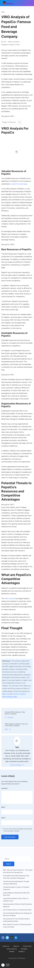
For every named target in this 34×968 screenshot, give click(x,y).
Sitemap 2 (22, 951)
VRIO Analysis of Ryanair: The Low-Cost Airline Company (16, 724)
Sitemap (11, 951)
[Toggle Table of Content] (18, 122)
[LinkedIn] (16, 937)
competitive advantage (18, 184)
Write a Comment (13, 42)
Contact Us (5, 946)
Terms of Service (12, 949)
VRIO (2, 12)
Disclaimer (24, 949)
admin (7, 966)
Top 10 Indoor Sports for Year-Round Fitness (17, 910)
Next (6, 729)
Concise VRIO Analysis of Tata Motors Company (15, 713)
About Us (5, 694)
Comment (4, 788)
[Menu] (32, 3)
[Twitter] (7, 937)
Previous (10, 717)
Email (3, 817)
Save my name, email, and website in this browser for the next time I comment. (17, 830)
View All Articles (15, 765)
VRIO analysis (10, 598)
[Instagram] (11, 937)
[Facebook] (3, 937)
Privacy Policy (27, 946)
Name (3, 807)
